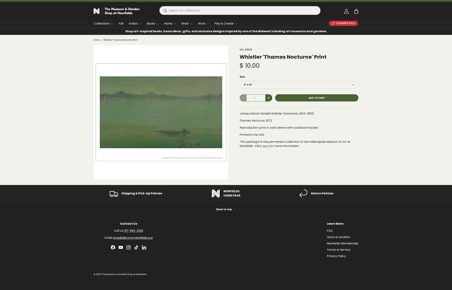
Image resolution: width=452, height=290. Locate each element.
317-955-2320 (133, 231)
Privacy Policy (336, 256)
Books (151, 23)
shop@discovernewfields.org (133, 238)
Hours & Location (338, 237)
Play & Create (224, 23)
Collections (102, 23)
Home (168, 23)
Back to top (224, 209)
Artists (133, 23)
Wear (185, 23)
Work (201, 23)
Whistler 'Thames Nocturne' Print (120, 40)
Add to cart (317, 97)
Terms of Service (338, 250)
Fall (121, 23)
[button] (356, 11)
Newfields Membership (342, 243)
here (265, 146)
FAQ (330, 231)
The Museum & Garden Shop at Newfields (124, 274)
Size (242, 77)
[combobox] (239, 10)
